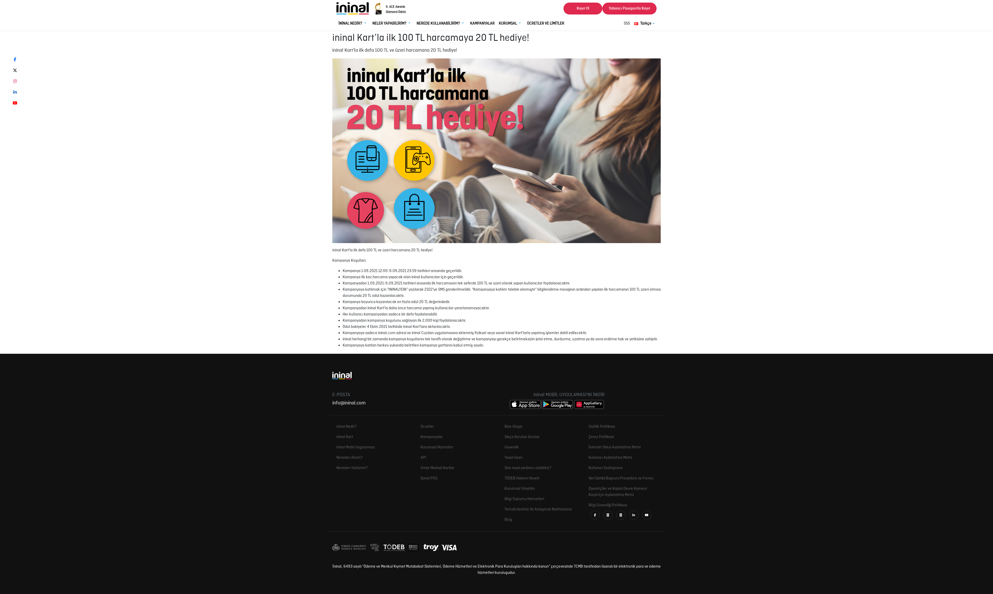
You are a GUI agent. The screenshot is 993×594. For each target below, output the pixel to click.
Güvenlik (512, 447)
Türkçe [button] (645, 23)
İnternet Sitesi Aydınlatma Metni (615, 447)
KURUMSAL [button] (508, 23)
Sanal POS (428, 478)
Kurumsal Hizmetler (436, 447)
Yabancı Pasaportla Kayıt (629, 8)
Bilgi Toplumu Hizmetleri (524, 499)
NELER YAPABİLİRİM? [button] (389, 23)
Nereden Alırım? (349, 457)
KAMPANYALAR (482, 23)
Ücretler (427, 426)
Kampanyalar (431, 437)
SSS (627, 23)
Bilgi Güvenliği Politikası (608, 505)
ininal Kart (344, 437)
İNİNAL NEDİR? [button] (350, 23)
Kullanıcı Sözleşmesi (605, 468)
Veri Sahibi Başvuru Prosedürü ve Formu (621, 478)
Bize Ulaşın (513, 426)
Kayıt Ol (583, 8)
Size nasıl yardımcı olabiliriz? (528, 468)
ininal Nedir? (346, 426)
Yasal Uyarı (513, 457)
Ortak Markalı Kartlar (437, 468)
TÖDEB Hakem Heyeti (522, 478)
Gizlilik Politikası (602, 426)
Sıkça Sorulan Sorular (522, 437)
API (423, 457)
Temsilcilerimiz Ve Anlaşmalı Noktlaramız (538, 509)
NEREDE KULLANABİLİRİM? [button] (439, 23)
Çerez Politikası (601, 437)
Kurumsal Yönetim (520, 488)
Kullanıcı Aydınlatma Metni (610, 457)
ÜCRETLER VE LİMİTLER (545, 23)
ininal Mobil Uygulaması (355, 447)
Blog (508, 519)
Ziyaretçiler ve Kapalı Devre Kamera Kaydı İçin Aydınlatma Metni (618, 492)
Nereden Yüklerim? (352, 468)
